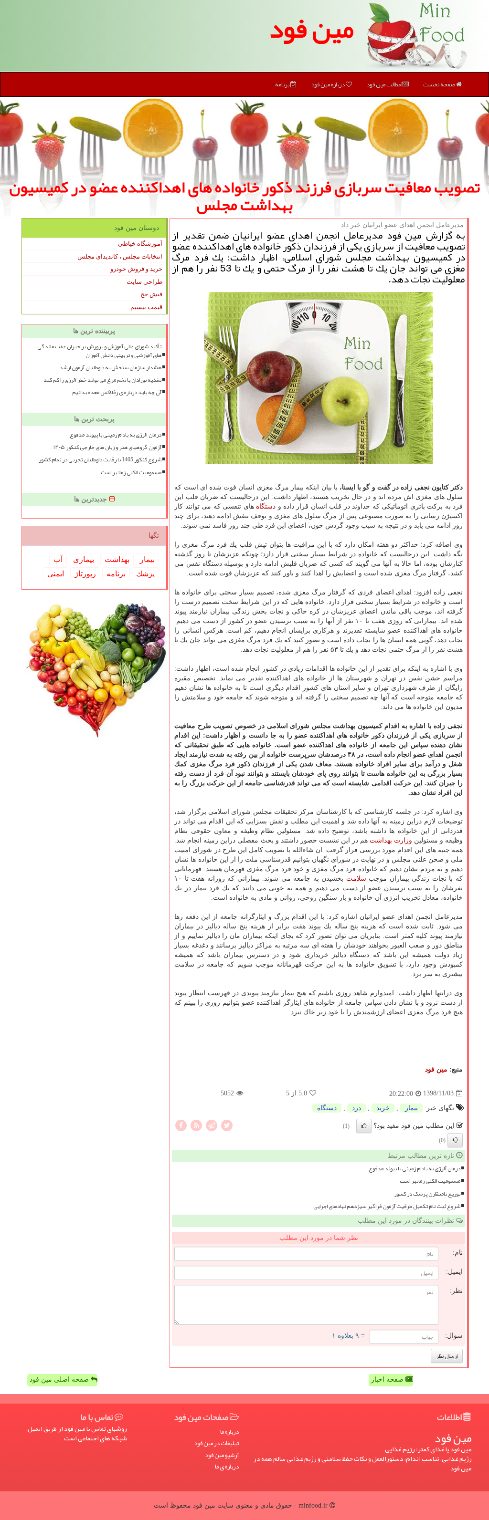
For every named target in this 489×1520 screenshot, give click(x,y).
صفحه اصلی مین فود (60, 1379)
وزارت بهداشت (391, 840)
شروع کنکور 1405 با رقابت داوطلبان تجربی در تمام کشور (100, 459)
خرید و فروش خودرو (136, 268)
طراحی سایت (144, 281)
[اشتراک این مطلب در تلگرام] (211, 1124)
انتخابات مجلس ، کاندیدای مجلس (119, 256)
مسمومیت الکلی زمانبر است (430, 1181)
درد (356, 1108)
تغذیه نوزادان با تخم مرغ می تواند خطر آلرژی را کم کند (102, 380)
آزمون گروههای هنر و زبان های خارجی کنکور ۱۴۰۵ (107, 447)
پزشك (145, 574)
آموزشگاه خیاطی (140, 243)
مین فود (311, 28)
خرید (383, 1108)
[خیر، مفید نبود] (455, 1140)
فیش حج (151, 294)
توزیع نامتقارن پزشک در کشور (427, 1193)
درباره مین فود (328, 84)
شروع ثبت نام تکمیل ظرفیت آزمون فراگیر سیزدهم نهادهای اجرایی (386, 1206)
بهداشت (117, 559)
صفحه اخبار (388, 1379)
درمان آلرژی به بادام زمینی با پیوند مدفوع (414, 1168)
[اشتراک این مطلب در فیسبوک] (181, 1124)
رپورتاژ (85, 574)
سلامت (356, 878)
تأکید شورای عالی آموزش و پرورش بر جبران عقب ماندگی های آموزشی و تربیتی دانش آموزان (99, 350)
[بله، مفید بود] (364, 1126)
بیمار (411, 1108)
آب (58, 559)
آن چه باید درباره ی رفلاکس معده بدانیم (116, 392)
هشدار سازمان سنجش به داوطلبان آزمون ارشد (110, 367)
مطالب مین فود (384, 84)
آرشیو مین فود (222, 1455)
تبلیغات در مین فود (216, 1443)
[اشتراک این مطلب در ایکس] (227, 1124)
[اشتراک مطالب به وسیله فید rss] (196, 1124)
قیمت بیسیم (146, 307)
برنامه (282, 84)
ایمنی (55, 574)
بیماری (83, 559)
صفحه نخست (439, 84)
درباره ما (229, 1431)
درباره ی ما (227, 1466)
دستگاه (266, 506)
